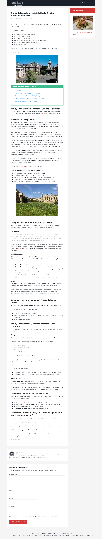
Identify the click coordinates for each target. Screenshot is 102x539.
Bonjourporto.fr (31, 535)
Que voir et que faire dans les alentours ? (26, 101)
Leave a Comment (29, 18)
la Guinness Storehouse (24, 273)
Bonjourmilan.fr (82, 535)
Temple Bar (26, 402)
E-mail (11, 498)
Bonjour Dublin (18, 3)
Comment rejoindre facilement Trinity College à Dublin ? (30, 96)
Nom (11, 490)
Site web (11, 506)
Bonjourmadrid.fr (74, 535)
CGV (70, 533)
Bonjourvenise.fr (66, 535)
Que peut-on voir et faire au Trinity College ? (27, 93)
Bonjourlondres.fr (57, 535)
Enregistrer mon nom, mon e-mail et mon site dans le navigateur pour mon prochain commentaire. (36, 517)
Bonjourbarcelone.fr (48, 535)
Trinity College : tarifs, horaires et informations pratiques (30, 98)
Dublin (18, 439)
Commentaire (13, 474)
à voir (43, 113)
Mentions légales (65, 533)
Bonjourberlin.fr (90, 535)
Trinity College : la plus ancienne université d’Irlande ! (29, 91)
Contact (58, 533)
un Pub (19, 248)
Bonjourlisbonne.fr (22, 535)
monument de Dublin (21, 166)
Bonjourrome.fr (39, 535)
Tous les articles (52, 533)
